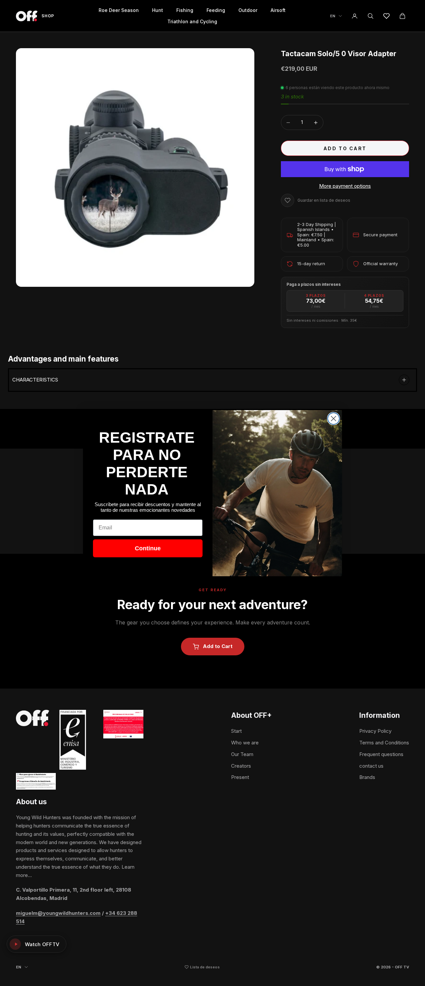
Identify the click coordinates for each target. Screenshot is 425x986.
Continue (148, 548)
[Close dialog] (333, 418)
